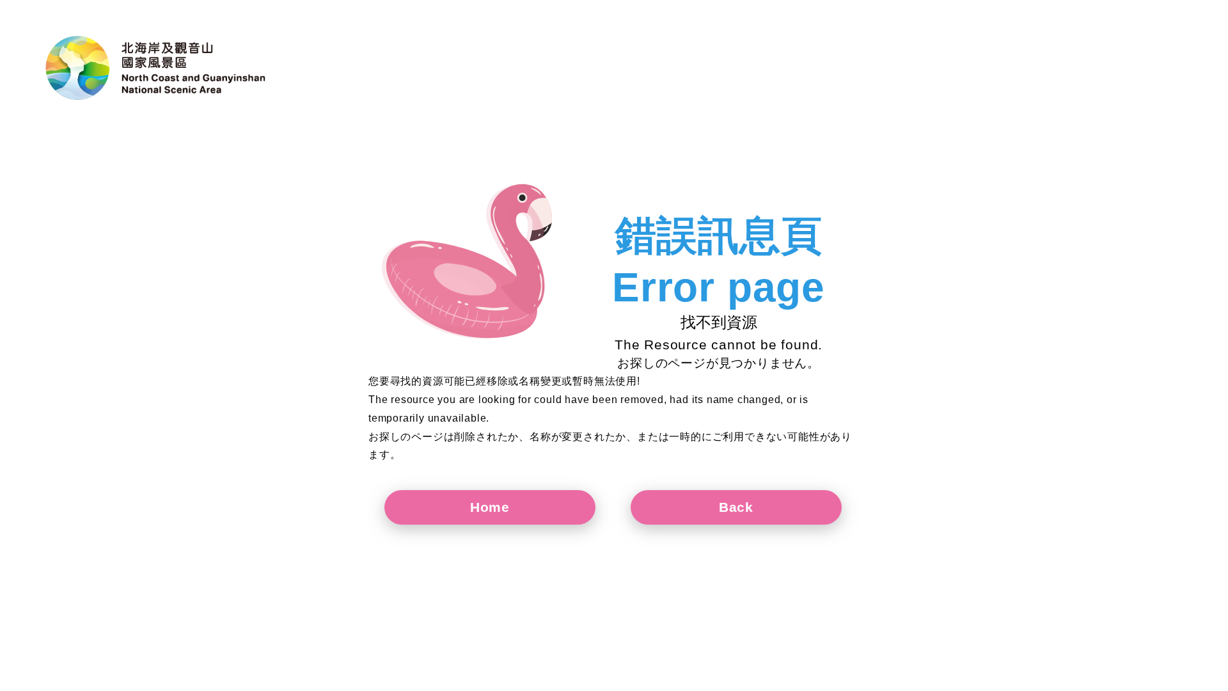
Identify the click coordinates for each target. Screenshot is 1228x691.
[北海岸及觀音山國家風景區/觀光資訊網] (157, 68)
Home (490, 507)
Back (736, 507)
